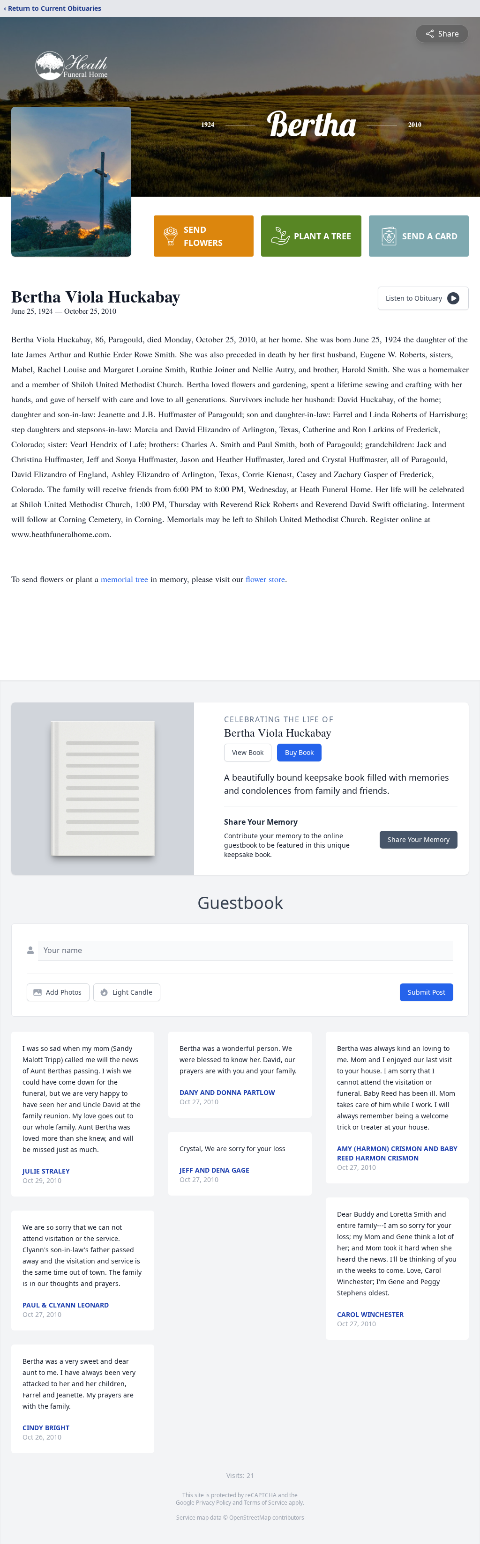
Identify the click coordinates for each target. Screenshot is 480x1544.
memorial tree (124, 578)
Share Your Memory (419, 839)
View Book (247, 752)
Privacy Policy (213, 1503)
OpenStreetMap (250, 1518)
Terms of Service (265, 1503)
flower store (265, 578)
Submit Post (426, 992)
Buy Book (299, 752)
